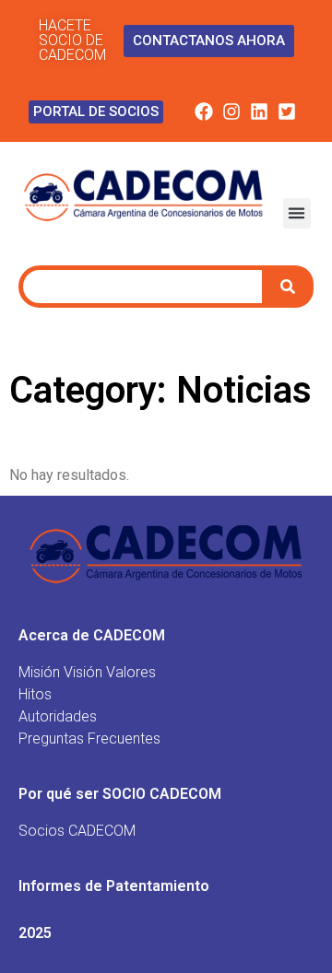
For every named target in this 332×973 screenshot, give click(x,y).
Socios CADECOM (77, 830)
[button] (297, 213)
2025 (35, 933)
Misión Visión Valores (87, 672)
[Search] (290, 286)
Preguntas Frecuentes (89, 738)
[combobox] (142, 286)
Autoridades (57, 716)
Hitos (35, 694)
